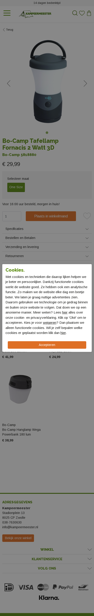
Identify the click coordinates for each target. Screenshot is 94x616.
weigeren (49, 322)
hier (65, 312)
